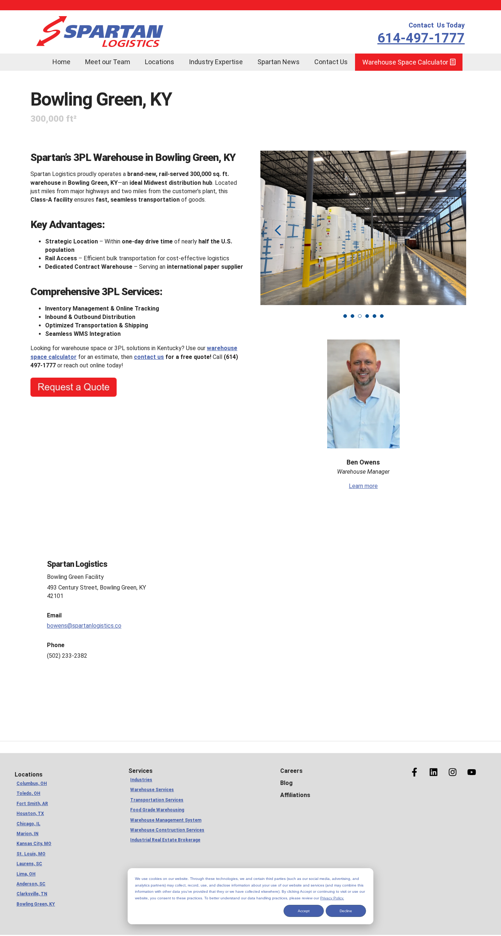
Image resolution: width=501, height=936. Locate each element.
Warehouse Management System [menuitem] (165, 820)
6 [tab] (382, 316)
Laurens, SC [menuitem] (29, 863)
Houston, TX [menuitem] (30, 813)
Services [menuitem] (140, 770)
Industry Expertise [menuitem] (216, 62)
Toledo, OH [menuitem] (28, 793)
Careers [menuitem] (291, 770)
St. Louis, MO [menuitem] (31, 853)
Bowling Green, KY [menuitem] (36, 904)
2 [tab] (352, 316)
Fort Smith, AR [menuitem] (32, 803)
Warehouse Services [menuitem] (152, 789)
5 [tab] (374, 316)
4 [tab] (367, 316)
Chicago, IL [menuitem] (28, 823)
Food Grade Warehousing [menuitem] (157, 809)
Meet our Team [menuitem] (107, 62)
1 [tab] (345, 316)
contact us (149, 356)
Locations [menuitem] (159, 62)
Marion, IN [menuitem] (28, 833)
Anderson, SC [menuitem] (31, 884)
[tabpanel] (363, 228)
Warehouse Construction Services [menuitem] (167, 830)
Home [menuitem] (61, 62)
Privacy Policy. (332, 898)
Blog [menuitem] (286, 782)
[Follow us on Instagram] (452, 772)
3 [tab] (360, 316)
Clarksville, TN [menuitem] (32, 893)
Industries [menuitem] (141, 779)
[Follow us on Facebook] (414, 772)
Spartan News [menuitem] (278, 62)
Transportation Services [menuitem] (156, 800)
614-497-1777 (421, 38)
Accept (304, 911)
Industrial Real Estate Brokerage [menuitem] (165, 840)
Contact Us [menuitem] (331, 62)
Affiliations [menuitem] (295, 795)
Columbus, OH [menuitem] (32, 783)
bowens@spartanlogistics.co (84, 625)
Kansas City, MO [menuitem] (34, 843)
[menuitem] (37, 57)
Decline (346, 911)
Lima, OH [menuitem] (26, 874)
